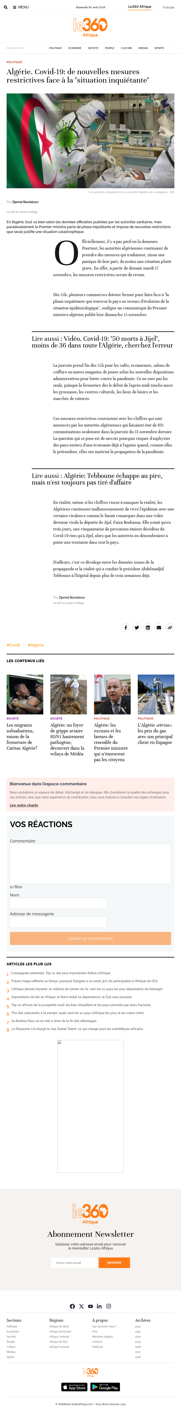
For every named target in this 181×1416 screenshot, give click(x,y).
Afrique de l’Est (58, 1341)
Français (168, 7)
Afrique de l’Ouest (60, 1331)
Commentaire (23, 841)
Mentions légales (102, 1336)
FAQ (94, 1331)
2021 (137, 1331)
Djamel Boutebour (25, 202)
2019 (138, 1341)
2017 (137, 1352)
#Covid (13, 645)
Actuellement (15, 48)
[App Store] (74, 1386)
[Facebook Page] (72, 1306)
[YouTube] (90, 1306)
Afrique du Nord (59, 1326)
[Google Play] (105, 1386)
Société (93, 48)
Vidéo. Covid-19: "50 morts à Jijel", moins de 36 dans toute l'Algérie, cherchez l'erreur (102, 342)
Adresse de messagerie (32, 914)
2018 (138, 1346)
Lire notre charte (24, 805)
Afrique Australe (59, 1346)
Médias (143, 48)
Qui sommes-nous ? (104, 1326)
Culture (126, 48)
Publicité (97, 1346)
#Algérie (36, 645)
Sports (159, 48)
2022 (138, 1326)
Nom (14, 895)
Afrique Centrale (59, 1336)
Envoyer (114, 1262)
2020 (138, 1336)
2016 (138, 1357)
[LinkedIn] (99, 1306)
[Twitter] (81, 1306)
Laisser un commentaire (90, 938)
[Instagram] (108, 1306)
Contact (97, 1341)
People (109, 48)
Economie (74, 48)
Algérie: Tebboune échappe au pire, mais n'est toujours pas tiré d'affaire (97, 479)
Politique (55, 48)
